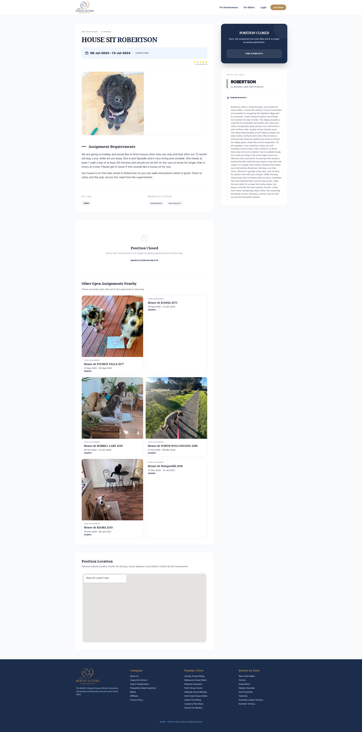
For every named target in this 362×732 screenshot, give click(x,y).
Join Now (278, 7)
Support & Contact (138, 680)
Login (263, 7)
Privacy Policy (136, 700)
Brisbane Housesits (193, 684)
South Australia (246, 692)
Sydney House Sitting (194, 676)
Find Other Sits (254, 53)
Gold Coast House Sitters (195, 696)
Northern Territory (247, 704)
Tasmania (243, 696)
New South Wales (247, 676)
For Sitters (249, 7)
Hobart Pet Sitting (192, 700)
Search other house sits (145, 260)
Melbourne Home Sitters (195, 680)
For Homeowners (229, 7)
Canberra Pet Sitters (193, 704)
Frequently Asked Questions (143, 688)
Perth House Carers (193, 688)
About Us (134, 676)
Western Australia (247, 688)
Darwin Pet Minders (193, 708)
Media (133, 692)
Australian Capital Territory (251, 700)
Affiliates (134, 696)
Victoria (242, 680)
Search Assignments (139, 684)
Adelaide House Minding (195, 692)
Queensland (244, 684)
